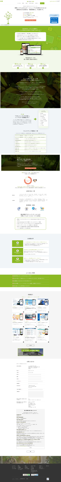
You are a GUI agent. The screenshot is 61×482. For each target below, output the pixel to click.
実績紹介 (27, 3)
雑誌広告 (30, 406)
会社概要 (27, 478)
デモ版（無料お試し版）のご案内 (34, 470)
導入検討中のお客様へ (31, 3)
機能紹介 (23, 3)
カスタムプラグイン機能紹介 (20, 468)
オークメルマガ (30, 402)
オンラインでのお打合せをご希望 (32, 386)
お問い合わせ (42, 3)
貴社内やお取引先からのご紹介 (32, 404)
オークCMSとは (19, 3)
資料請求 (30, 368)
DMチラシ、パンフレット (31, 405)
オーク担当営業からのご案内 (32, 403)
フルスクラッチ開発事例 (27, 468)
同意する (31, 447)
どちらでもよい (30, 387)
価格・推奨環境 (32, 468)
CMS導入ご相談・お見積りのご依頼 (34, 471)
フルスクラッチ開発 (19, 469)
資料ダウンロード (32, 469)
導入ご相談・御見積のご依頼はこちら (30, 20)
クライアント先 (32, 370)
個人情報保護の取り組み (22, 478)
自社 (29, 370)
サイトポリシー (17, 478)
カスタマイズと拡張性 (14, 468)
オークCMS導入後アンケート (41, 468)
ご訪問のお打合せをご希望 (32, 385)
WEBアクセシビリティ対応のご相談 (33, 367)
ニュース (13, 478)
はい (29, 398)
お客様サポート (37, 3)
